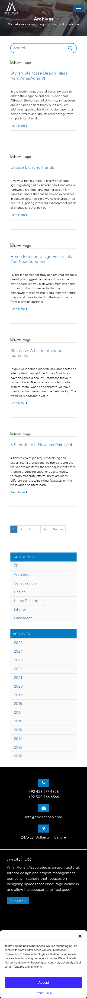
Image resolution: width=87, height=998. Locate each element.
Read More (18, 126)
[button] (80, 936)
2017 (18, 712)
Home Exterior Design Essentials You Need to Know (41, 259)
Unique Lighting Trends (32, 167)
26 (45, 529)
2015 (18, 730)
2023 (18, 660)
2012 (18, 756)
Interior (20, 609)
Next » (58, 529)
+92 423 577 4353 (44, 791)
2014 (18, 738)
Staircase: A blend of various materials (37, 353)
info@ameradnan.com (43, 817)
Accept (43, 982)
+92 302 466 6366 (43, 797)
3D (16, 566)
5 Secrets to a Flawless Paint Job (41, 444)
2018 (18, 703)
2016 (18, 721)
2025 (18, 642)
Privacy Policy (43, 992)
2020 (18, 686)
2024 (18, 651)
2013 (18, 747)
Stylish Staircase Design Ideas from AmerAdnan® (39, 76)
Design (20, 592)
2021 (18, 677)
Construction (25, 583)
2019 (18, 695)
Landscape (23, 618)
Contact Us (18, 901)
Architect (22, 574)
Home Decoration (29, 601)
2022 (18, 669)
